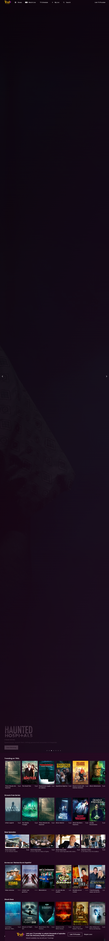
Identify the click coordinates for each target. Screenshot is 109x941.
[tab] (49, 750)
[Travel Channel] (8, 2)
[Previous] (2, 376)
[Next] (106, 376)
